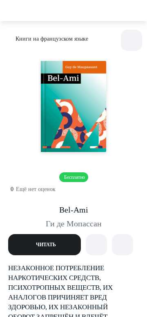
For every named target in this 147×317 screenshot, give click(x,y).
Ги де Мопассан (74, 223)
